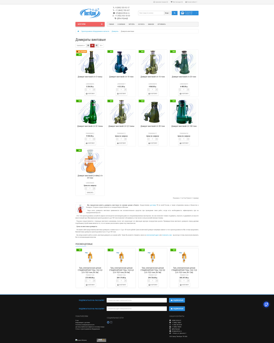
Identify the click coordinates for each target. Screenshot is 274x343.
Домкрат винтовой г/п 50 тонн (153, 126)
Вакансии (151, 24)
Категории (81, 24)
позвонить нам (167, 235)
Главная (111, 24)
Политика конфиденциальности (84, 324)
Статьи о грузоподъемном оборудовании (87, 329)
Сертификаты (162, 24)
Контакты (141, 24)
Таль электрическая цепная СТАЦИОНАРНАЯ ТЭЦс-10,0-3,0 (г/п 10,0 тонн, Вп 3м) (90, 270)
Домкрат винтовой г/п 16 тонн (153, 77)
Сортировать (80, 45)
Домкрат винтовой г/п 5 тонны (90, 77)
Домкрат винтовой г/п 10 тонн (121, 77)
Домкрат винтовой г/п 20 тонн (184, 77)
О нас (77, 320)
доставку (153, 205)
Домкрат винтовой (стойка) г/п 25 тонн (90, 176)
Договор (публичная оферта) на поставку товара (89, 327)
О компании (121, 24)
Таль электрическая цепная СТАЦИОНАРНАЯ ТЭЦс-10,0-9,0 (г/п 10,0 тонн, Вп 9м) (153, 270)
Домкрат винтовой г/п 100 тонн (184, 126)
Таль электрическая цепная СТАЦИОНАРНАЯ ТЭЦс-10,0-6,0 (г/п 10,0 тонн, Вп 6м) (121, 270)
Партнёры (132, 24)
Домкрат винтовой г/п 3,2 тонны (121, 126)
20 (101, 45)
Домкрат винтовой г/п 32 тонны (90, 126)
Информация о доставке (82, 322)
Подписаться (178, 300)
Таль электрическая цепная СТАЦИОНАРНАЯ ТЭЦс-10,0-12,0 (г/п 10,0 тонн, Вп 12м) (184, 270)
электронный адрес (152, 235)
